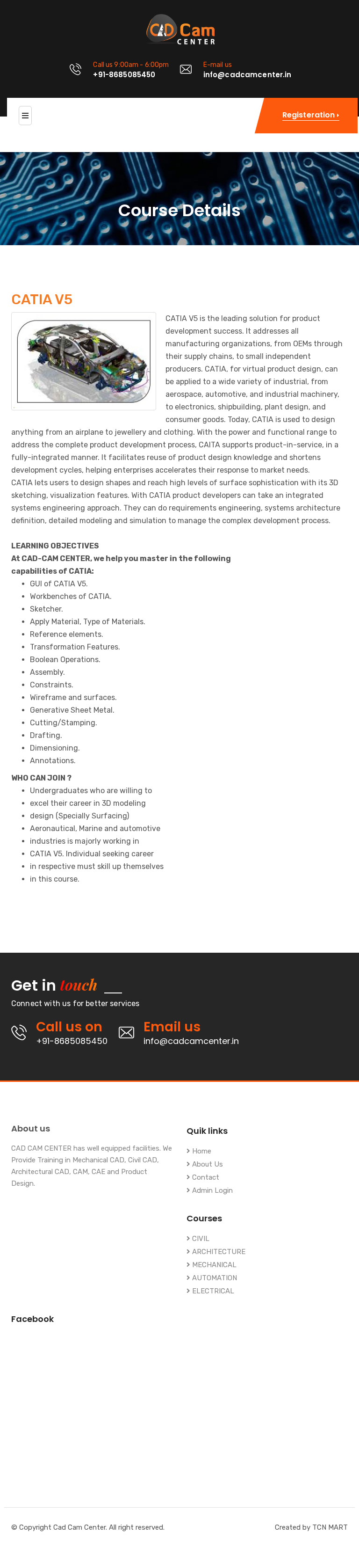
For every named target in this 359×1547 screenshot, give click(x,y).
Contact (204, 1178)
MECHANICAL (213, 1265)
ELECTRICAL (212, 1291)
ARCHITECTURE (217, 1252)
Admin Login (211, 1191)
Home (200, 1151)
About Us (206, 1164)
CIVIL (199, 1239)
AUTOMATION (213, 1278)
